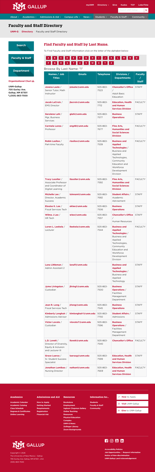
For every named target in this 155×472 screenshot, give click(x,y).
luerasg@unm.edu (79, 355)
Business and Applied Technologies (119, 144)
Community (138, 17)
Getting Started (44, 405)
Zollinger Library (70, 426)
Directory (102, 5)
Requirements (43, 408)
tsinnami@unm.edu (80, 194)
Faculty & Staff (118, 17)
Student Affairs (120, 194)
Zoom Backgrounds (72, 429)
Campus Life (71, 17)
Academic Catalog (18, 405)
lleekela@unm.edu (80, 226)
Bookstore (68, 402)
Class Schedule (16, 408)
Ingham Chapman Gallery (74, 408)
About (14, 17)
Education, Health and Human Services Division (122, 105)
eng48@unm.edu (79, 126)
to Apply (128, 397)
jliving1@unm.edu (79, 286)
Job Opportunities (112, 452)
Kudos (124, 5)
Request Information (131, 452)
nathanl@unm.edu (79, 367)
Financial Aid (42, 414)
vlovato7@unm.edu (80, 322)
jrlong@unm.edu (79, 305)
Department (21, 70)
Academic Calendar (19, 402)
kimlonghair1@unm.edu (82, 313)
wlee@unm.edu (78, 215)
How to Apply (43, 402)
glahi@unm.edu (78, 114)
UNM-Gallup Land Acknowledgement (120, 458)
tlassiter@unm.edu (80, 179)
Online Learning (17, 414)
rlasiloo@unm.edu (79, 141)
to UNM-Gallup (131, 410)
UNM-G (14, 31)
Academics (29, 17)
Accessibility (114, 449)
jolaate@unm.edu (79, 87)
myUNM (90, 5)
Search (21, 45)
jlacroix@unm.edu (79, 102)
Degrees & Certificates (20, 411)
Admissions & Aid (50, 17)
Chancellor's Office (122, 87)
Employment (69, 405)
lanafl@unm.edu (78, 264)
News (86, 17)
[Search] (146, 10)
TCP (133, 5)
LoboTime (143, 5)
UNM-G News (69, 423)
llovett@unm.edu (79, 340)
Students (100, 17)
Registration (42, 411)
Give (114, 5)
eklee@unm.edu (78, 206)
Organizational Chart (20, 81)
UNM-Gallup (130, 404)
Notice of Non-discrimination (117, 455)
